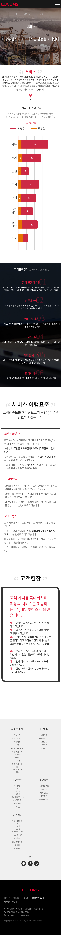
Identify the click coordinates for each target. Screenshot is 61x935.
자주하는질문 (17, 820)
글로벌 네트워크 (17, 748)
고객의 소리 (17, 838)
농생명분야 (17, 800)
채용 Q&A (44, 792)
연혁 (17, 745)
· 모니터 (17, 791)
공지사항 (43, 735)
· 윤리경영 (17, 757)
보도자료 (43, 745)
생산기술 (17, 803)
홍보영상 (43, 741)
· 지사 (17, 772)
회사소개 (7, 898)
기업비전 (17, 741)
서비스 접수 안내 (17, 834)
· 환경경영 (17, 754)
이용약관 (26, 898)
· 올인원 (17, 794)
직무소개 (43, 789)
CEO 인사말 (17, 738)
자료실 (17, 845)
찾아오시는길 (17, 764)
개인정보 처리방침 (38, 898)
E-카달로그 (44, 748)
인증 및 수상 (44, 738)
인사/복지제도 (43, 786)
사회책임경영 (17, 751)
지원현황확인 (44, 799)
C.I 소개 (17, 760)
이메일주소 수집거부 (11, 901)
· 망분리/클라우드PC (17, 797)
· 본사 (17, 767)
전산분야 (17, 786)
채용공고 (43, 796)
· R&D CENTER (17, 769)
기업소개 (17, 735)
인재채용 (16, 898)
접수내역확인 (17, 841)
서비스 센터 (17, 848)
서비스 (17, 806)
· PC (17, 789)
